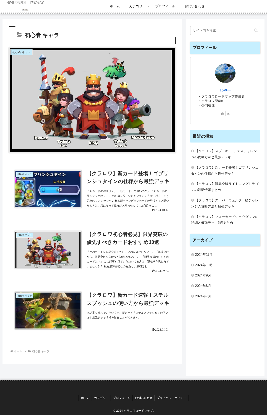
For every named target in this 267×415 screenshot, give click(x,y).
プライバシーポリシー (171, 398)
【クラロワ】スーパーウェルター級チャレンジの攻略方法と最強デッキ (224, 203)
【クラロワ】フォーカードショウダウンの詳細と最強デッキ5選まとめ (224, 220)
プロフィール (122, 398)
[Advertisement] (225, 337)
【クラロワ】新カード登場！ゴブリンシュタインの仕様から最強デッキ (224, 170)
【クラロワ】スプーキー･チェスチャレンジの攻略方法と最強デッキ (224, 154)
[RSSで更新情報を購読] (228, 113)
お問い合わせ (143, 398)
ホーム (85, 398)
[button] (256, 30)
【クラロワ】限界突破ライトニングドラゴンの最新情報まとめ (224, 187)
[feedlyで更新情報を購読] (222, 113)
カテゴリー (101, 398)
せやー (225, 90)
